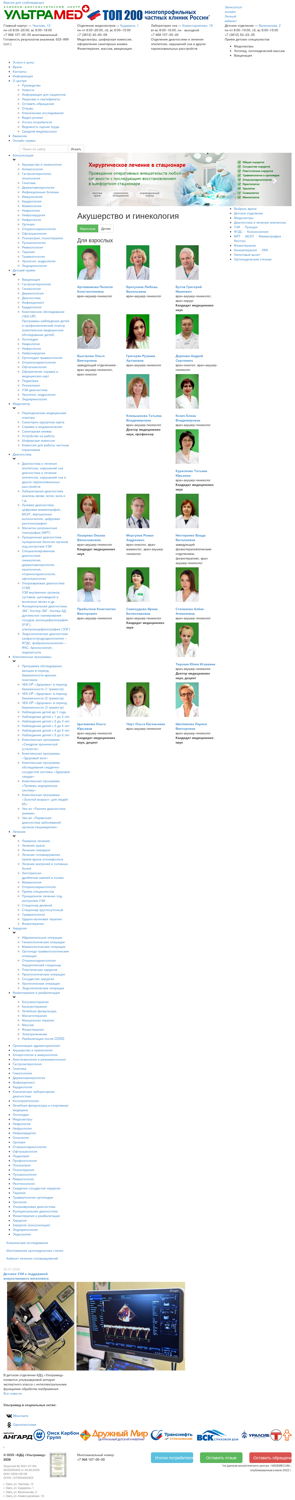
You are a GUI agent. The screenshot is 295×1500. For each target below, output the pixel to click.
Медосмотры (22, 1119)
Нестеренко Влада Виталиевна (191, 537)
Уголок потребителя (174, 1457)
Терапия (28, 251)
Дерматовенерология (38, 187)
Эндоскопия (22, 1234)
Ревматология (32, 247)
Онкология (21, 1137)
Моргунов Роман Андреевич (139, 537)
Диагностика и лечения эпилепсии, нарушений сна (44, 475)
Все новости (12, 1393)
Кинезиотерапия (34, 1006)
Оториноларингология (39, 228)
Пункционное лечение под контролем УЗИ (42, 898)
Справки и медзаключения (42, 426)
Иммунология (32, 196)
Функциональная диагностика (46, 617)
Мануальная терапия (38, 1020)
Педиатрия (30, 380)
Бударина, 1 (129, 25)
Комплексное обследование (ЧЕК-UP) (45, 323)
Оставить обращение (272, 1457)
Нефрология (31, 219)
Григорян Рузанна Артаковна (140, 358)
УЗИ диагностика (34, 389)
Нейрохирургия (33, 215)
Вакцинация (31, 279)
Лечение (19, 831)
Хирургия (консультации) (31, 1225)
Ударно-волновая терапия (42, 919)
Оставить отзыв (221, 1457)
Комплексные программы (32, 656)
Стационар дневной (37, 905)
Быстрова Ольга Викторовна (91, 358)
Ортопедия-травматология (42, 357)
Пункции (251, 227)
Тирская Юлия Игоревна (195, 664)
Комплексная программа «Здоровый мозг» (41, 755)
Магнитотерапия (34, 1015)
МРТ (237, 236)
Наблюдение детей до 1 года (44, 712)
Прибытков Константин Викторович (96, 611)
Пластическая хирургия (39, 969)
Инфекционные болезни (40, 192)
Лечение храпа (33, 845)
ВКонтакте (20, 1415)
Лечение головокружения (42, 856)
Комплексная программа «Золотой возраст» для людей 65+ (45, 799)
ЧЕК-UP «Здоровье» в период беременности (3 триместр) (44, 705)
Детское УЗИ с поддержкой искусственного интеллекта (26, 1276)
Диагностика (31, 297)
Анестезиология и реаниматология (39, 1059)
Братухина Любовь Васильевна (142, 289)
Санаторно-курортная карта (43, 422)
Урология (20, 1202)
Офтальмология (34, 233)
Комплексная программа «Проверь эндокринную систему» (41, 785)
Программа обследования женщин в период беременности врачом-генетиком (42, 672)
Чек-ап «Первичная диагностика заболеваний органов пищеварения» (41, 822)
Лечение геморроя (36, 850)
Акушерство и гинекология (42, 164)
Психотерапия (23, 1169)
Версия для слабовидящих (23, 2)
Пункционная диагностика (45, 541)
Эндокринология (34, 265)
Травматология (33, 256)
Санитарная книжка (37, 431)
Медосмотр (21, 403)
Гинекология (31, 288)
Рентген (240, 240)
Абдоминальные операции (42, 937)
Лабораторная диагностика (43, 495)
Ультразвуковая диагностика (34, 1206)
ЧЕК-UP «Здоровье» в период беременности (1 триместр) (44, 686)
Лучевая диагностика (41, 513)
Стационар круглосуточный (42, 909)
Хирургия (20, 928)
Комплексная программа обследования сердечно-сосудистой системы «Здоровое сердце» (46, 769)
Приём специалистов (38, 891)
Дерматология (33, 293)
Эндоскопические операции (43, 988)
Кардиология (31, 201)
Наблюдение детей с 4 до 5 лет (46, 730)
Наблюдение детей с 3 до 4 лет (46, 725)
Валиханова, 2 (270, 25)
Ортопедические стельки (252, 259)
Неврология (31, 210)
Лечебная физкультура (39, 1011)
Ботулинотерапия (35, 1001)
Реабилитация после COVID (43, 1038)
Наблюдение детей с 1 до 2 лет (46, 716)
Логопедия (30, 339)
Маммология (31, 205)
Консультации (23, 155)
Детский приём (24, 270)
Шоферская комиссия (38, 440)
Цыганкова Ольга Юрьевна (91, 726)
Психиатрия (31, 385)
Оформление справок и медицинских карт (40, 373)
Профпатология (25, 1160)
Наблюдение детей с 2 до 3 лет (46, 721)
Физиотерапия (33, 923)
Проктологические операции (43, 974)
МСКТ (249, 236)
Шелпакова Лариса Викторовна (191, 726)
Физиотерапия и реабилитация (36, 992)
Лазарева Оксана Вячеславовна (91, 537)
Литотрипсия (43, 875)
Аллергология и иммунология (35, 1054)
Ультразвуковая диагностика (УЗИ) (43, 592)
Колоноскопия (257, 231)
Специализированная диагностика (39, 564)
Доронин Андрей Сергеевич (189, 358)
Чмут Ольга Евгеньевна (145, 723)
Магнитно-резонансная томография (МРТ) (39, 530)
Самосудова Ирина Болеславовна (142, 611)
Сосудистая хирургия (38, 978)
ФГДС (238, 231)
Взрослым (87, 228)
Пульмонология (34, 242)
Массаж (28, 1024)
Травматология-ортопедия (33, 1197)
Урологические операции (41, 983)
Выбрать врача (245, 208)
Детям (106, 228)
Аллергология (32, 169)
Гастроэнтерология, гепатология (37, 175)
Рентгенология (24, 1183)
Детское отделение (248, 213)
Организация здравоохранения (36, 1045)
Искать (76, 149)
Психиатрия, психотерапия (42, 238)
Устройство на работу (38, 435)
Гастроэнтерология (36, 284)
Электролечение (34, 1034)
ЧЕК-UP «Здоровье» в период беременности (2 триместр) (44, 695)
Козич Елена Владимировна (188, 417)
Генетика (28, 182)
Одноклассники (24, 1424)
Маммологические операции (43, 946)
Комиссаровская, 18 (197, 25)
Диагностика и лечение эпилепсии (260, 222)
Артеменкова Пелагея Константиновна (95, 289)
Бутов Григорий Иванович (189, 289)
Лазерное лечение (36, 840)
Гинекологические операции (43, 942)
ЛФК (265, 250)
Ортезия (28, 224)
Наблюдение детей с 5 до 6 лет (46, 735)
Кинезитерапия (245, 250)
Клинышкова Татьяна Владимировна (144, 417)
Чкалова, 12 (41, 25)
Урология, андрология (39, 261)
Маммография (270, 236)
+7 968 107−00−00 (91, 1459)
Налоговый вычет (247, 254)
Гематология (22, 1073)
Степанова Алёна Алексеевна (190, 611)
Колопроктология (26, 1100)
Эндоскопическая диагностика (45, 642)
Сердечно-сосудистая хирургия (36, 1188)
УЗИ (237, 227)
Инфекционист (33, 302)
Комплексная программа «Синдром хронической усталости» (41, 744)
